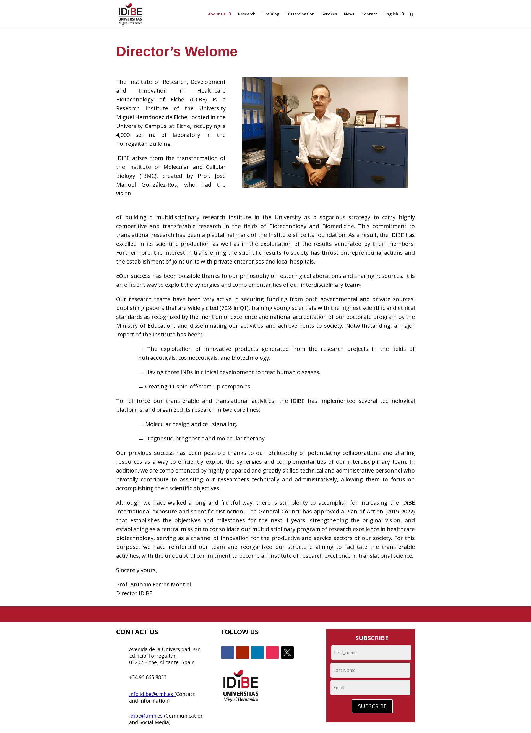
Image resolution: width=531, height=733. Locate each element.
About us (216, 14)
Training (271, 14)
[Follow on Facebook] (227, 652)
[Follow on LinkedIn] (257, 652)
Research (247, 14)
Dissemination (300, 14)
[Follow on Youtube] (242, 652)
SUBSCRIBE (372, 706)
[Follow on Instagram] (272, 652)
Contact (369, 14)
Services (329, 14)
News (349, 14)
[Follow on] (287, 652)
